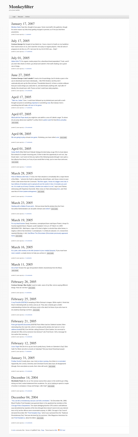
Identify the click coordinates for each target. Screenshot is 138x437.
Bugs (42, 430)
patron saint (47, 120)
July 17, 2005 (20, 40)
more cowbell (15, 253)
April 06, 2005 (21, 133)
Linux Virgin (15, 346)
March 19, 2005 (22, 220)
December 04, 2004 (24, 397)
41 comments (28, 336)
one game (34, 137)
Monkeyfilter (21, 6)
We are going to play (18, 137)
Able (56, 430)
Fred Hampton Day (34, 413)
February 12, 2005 (23, 343)
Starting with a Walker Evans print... (23, 206)
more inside (15, 122)
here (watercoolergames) (28, 191)
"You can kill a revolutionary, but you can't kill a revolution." (30, 400)
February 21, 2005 (23, 321)
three (58, 120)
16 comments (28, 275)
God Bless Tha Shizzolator (36, 233)
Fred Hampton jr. (19, 418)
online (47, 209)
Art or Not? (14, 268)
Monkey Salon (16, 27)
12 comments (28, 423)
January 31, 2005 (23, 357)
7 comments (28, 167)
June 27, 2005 (20, 75)
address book (15, 329)
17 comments (28, 107)
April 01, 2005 (21, 148)
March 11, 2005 (22, 264)
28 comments (28, 127)
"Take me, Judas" (17, 100)
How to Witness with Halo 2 (20, 176)
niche (13, 430)
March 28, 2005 (22, 173)
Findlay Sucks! (16, 361)
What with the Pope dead (19, 117)
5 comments (28, 213)
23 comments (28, 240)
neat (48, 103)
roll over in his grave (35, 105)
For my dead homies (18, 223)
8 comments (28, 292)
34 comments (28, 196)
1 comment (28, 34)
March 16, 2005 (22, 247)
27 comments (28, 51)
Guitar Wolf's (15, 152)
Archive (27, 16)
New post (20, 16)
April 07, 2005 (21, 114)
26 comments (28, 90)
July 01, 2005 (20, 57)
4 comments (28, 68)
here (58, 189)
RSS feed (62, 430)
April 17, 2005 (21, 97)
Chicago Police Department (20, 405)
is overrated (61, 361)
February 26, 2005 (23, 281)
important (35, 103)
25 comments (28, 391)
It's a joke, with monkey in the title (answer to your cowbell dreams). (33, 250)
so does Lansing (42, 361)
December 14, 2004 (24, 377)
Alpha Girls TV (16, 61)
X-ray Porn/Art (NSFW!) (19, 302)
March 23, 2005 (22, 202)
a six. (57, 137)
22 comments (28, 371)
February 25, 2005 (23, 299)
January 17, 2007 (23, 23)
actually (63, 120)
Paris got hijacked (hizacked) (21, 324)
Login (14, 16)
